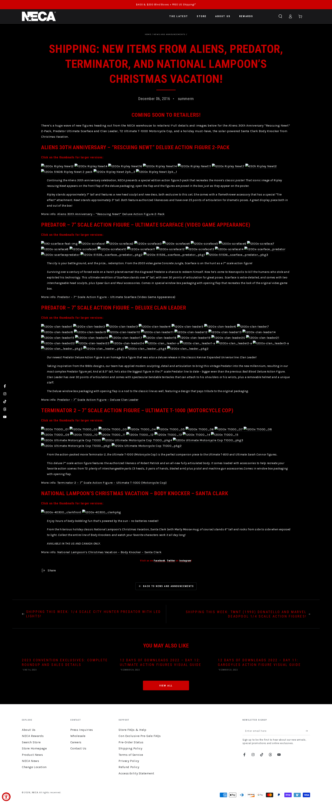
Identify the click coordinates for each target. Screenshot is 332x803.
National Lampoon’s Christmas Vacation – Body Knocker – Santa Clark (109, 552)
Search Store (31, 742)
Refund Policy (129, 767)
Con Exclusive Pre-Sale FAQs (140, 736)
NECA (35, 792)
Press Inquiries (81, 730)
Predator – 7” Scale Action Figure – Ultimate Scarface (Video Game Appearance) (116, 297)
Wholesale (77, 736)
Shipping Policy (130, 748)
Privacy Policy (129, 761)
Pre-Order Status (131, 742)
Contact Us (78, 748)
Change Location (34, 767)
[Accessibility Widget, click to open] (6, 796)
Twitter (171, 560)
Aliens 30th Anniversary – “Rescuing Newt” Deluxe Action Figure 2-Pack (111, 214)
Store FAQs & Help (132, 730)
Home (148, 34)
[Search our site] (280, 16)
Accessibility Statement (136, 773)
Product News (32, 755)
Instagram (185, 560)
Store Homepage (34, 748)
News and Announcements (170, 34)
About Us (29, 730)
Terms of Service (131, 755)
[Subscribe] (308, 731)
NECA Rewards (33, 736)
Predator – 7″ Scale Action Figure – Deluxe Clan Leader (98, 400)
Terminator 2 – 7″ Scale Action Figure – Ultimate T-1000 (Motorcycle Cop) (112, 482)
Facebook (159, 560)
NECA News (30, 761)
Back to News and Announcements (168, 586)
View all (166, 685)
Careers (75, 742)
